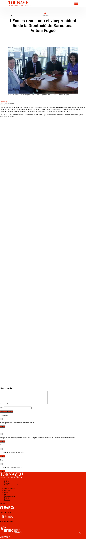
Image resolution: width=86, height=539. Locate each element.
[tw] (5, 509)
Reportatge (45, 15)
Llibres (6, 494)
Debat (6, 492)
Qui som (7, 481)
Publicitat (7, 500)
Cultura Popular (9, 488)
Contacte (7, 483)
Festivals (7, 490)
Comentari (4, 404)
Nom (1, 407)
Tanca (3, 426)
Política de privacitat (11, 485)
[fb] (2, 509)
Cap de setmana (9, 496)
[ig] (9, 509)
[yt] (12, 509)
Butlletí (6, 498)
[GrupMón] (5, 538)
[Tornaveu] (15, 7)
